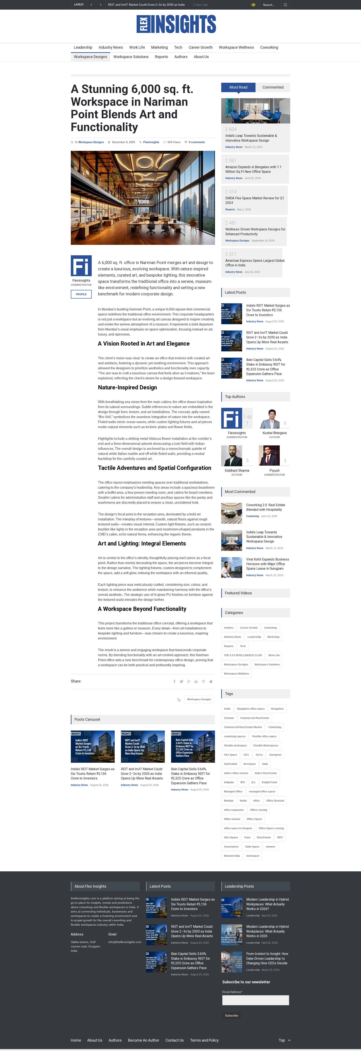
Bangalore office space (251, 708)
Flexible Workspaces (265, 745)
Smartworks (231, 846)
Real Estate (264, 837)
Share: (76, 681)
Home (76, 1040)
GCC (246, 754)
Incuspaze (250, 764)
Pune (247, 837)
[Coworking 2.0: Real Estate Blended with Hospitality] (231, 513)
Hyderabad (230, 764)
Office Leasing (258, 809)
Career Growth (201, 47)
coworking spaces (235, 736)
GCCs (259, 754)
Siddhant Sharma (237, 471)
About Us (201, 57)
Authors (181, 57)
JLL (253, 782)
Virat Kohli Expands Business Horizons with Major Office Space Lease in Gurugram (267, 564)
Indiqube (229, 782)
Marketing (159, 47)
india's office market (236, 773)
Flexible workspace (235, 745)
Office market (232, 819)
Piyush (274, 471)
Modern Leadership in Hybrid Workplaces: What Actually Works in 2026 (267, 931)
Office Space (254, 819)
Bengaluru (277, 708)
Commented (273, 87)
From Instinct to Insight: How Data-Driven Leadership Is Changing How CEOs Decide (267, 958)
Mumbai (228, 800)
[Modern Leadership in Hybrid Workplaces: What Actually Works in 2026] (231, 934)
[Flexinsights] (81, 265)
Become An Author (143, 1040)
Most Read (238, 87)
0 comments (197, 142)
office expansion (234, 809)
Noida (243, 800)
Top (282, 1040)
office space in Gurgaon (238, 828)
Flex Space (230, 754)
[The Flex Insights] (180, 36)
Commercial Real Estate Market (243, 727)
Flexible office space (264, 736)
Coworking (269, 47)
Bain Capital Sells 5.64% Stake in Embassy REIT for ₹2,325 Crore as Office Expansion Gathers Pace (148, 4)
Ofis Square (231, 837)
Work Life (137, 47)
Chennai (229, 718)
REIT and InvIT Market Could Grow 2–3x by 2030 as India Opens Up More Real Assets (142, 773)
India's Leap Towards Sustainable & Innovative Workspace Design (264, 537)
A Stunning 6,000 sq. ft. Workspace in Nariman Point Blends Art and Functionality (132, 108)
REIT (280, 837)
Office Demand (275, 800)
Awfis (227, 708)
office (256, 800)
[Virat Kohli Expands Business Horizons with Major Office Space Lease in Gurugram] (231, 567)
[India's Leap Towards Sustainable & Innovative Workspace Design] (255, 110)
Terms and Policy (204, 1040)
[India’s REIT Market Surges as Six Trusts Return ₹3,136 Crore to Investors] (93, 747)
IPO (242, 782)
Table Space (252, 846)
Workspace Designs (90, 57)
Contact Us (174, 1040)
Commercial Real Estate (254, 718)
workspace (252, 855)
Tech (178, 47)
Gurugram (275, 754)
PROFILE (81, 294)
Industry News (111, 47)
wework (270, 846)
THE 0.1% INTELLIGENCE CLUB (243, 655)
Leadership (83, 47)
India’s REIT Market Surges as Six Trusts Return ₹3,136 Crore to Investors (92, 773)
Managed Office (233, 791)
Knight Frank (269, 782)
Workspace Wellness (236, 47)
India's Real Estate (266, 773)
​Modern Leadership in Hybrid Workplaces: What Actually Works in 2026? (267, 904)
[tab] (238, 89)
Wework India (232, 855)
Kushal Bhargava (275, 433)
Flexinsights (151, 142)
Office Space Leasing (271, 828)
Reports (161, 57)
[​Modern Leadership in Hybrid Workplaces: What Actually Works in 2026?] (231, 907)
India (265, 764)
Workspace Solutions (131, 57)
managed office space (262, 791)
